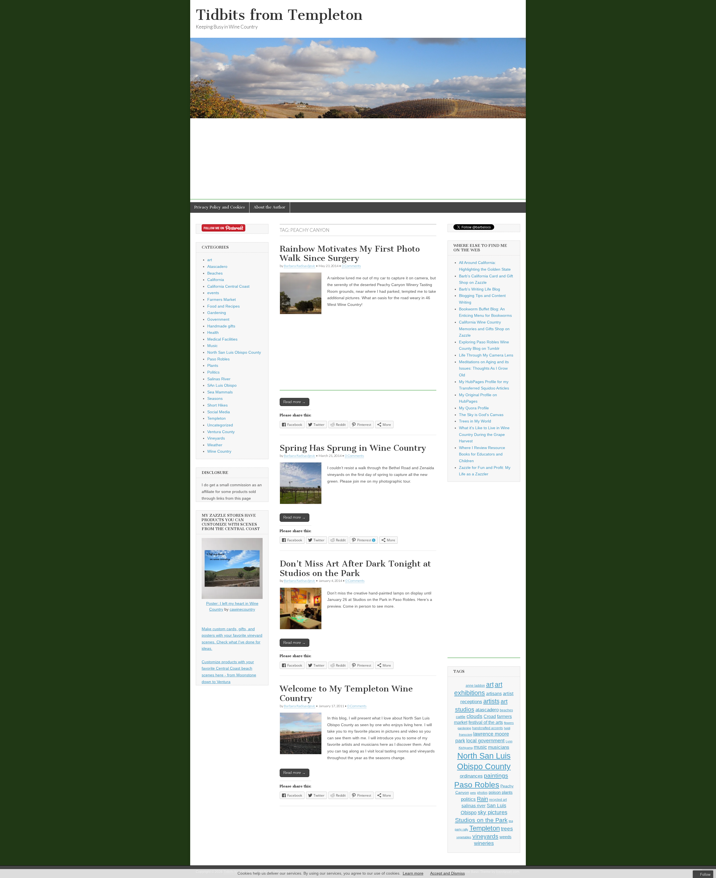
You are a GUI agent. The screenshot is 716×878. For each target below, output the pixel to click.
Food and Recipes (223, 306)
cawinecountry (242, 609)
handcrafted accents (487, 728)
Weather (214, 445)
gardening (464, 728)
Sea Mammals (220, 392)
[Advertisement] (358, 160)
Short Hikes (217, 405)
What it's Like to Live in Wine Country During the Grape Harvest (484, 434)
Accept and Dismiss (447, 873)
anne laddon (475, 686)
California (215, 279)
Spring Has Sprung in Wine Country (353, 448)
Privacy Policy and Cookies (219, 207)
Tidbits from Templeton (279, 14)
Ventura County (221, 431)
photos (482, 793)
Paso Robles (218, 359)
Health (213, 332)
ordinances (471, 776)
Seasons (215, 398)
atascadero (487, 709)
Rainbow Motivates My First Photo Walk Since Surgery (350, 253)
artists (491, 701)
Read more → (294, 402)
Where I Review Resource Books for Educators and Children (482, 454)
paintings (496, 775)
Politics (213, 372)
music (480, 747)
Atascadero (217, 266)
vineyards (485, 836)
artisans (494, 693)
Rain (482, 799)
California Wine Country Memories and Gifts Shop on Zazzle (484, 328)
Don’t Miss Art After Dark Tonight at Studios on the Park (355, 568)
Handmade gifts (221, 326)
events (213, 293)
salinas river (473, 805)
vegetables (463, 837)
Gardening (216, 312)
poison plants (501, 792)
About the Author (270, 207)
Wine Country (219, 451)
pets (473, 792)
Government (218, 319)
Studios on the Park (481, 820)
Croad (490, 716)
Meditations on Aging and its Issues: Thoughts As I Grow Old (484, 368)
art (209, 260)
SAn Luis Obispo (222, 385)
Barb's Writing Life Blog (479, 289)
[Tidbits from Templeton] (358, 59)
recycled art (498, 800)
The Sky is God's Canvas (481, 414)
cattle (460, 717)
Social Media (218, 412)
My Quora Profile (474, 408)
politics (468, 799)
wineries (484, 843)
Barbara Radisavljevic (299, 266)
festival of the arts (485, 722)
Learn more (413, 873)
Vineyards (216, 438)
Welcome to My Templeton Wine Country (346, 693)
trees (507, 829)
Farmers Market (221, 299)
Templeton (216, 418)
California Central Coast (228, 286)
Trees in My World (475, 421)
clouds (474, 716)
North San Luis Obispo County (234, 352)
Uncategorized (220, 425)
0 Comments (351, 266)
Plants (212, 365)
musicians (498, 747)
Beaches (215, 273)
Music (212, 345)
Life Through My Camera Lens (486, 355)
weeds (506, 837)
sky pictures (492, 812)
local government (485, 741)
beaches (506, 710)
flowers (509, 722)
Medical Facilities (222, 339)
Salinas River (218, 379)
